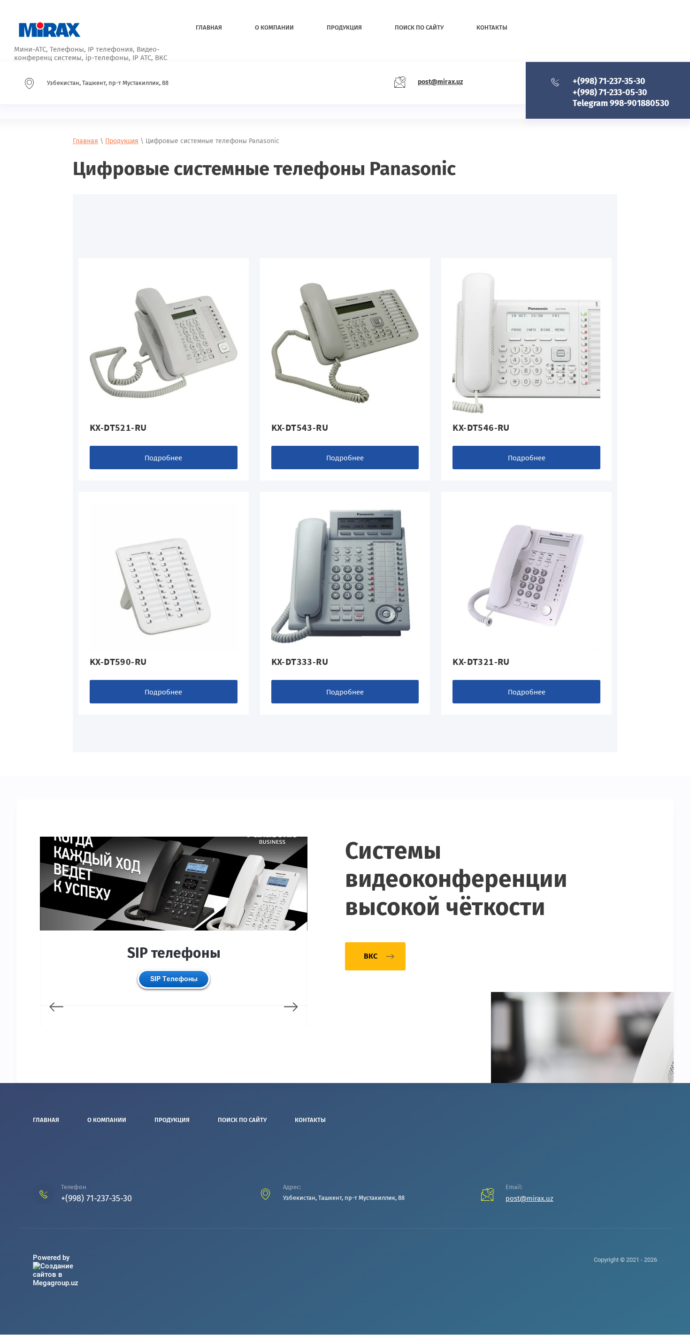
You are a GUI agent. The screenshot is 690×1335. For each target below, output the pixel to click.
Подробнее (163, 457)
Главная (85, 141)
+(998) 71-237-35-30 (609, 81)
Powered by (51, 1257)
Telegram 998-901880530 (621, 103)
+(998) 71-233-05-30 (610, 92)
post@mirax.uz (440, 82)
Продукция (121, 141)
